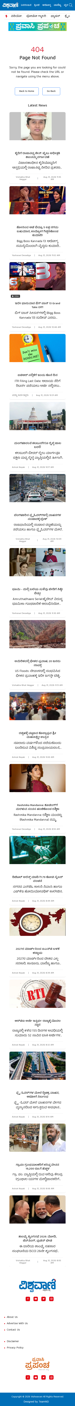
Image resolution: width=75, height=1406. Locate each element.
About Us (12, 1317)
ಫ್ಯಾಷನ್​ (55, 16)
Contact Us (13, 1330)
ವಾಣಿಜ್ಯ (50, 5)
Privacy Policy (15, 1347)
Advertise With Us (17, 1323)
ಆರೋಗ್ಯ (39, 5)
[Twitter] (44, 1299)
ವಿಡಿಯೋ (16, 16)
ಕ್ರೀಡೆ (29, 5)
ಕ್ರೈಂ (67, 16)
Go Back (51, 91)
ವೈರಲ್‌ (60, 5)
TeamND (44, 1401)
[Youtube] (36, 1299)
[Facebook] (28, 1299)
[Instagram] (51, 1299)
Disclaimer (13, 1341)
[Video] (37, 280)
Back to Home (26, 91)
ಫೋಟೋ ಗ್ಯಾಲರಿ (36, 16)
